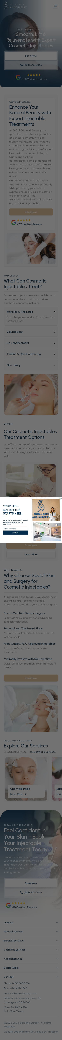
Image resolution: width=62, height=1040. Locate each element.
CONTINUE (15, 533)
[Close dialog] (60, 498)
